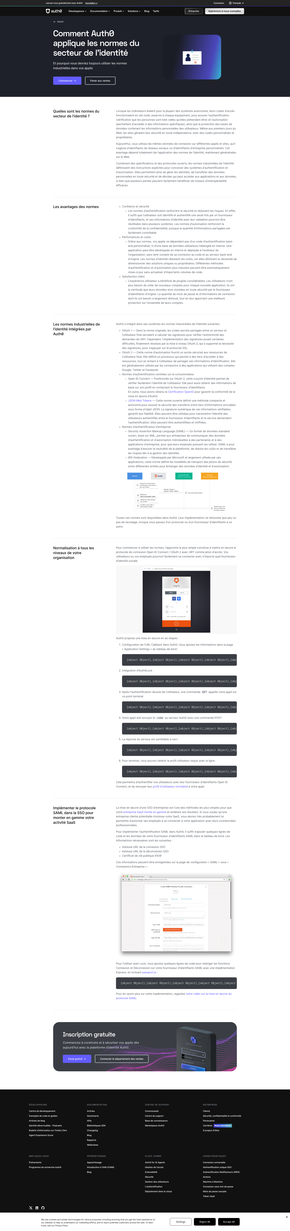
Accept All (229, 1221)
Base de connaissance (156, 1121)
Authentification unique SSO (217, 1167)
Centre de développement (42, 1111)
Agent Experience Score (41, 1135)
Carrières (217, 1125)
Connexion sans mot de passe (218, 1186)
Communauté (152, 1111)
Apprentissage (94, 1162)
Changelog (92, 1130)
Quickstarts (93, 1116)
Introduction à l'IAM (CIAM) (100, 1167)
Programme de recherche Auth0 (45, 1167)
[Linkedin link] (37, 1208)
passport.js (149, 972)
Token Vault (209, 1196)
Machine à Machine (212, 1182)
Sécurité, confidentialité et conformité (222, 1116)
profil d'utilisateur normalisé (170, 786)
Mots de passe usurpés (214, 1191)
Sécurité (149, 1177)
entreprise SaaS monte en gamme (144, 812)
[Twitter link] (31, 1208)
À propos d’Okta (211, 1130)
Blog (89, 1135)
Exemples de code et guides (43, 1116)
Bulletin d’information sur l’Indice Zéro (48, 1130)
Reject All (205, 1221)
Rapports (91, 1140)
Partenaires (209, 1121)
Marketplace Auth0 (154, 1125)
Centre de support (154, 1116)
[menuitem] (77, 11)
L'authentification (153, 1186)
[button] (194, 11)
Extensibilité (151, 1172)
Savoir (60, 21)
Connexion (219, 3)
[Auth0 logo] (54, 11)
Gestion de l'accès (154, 1167)
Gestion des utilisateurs (157, 1182)
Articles (91, 1111)
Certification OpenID (181, 392)
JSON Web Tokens (140, 400)
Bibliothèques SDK (96, 1125)
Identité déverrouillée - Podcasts (45, 1125)
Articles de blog (37, 1121)
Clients (206, 1111)
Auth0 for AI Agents (155, 1162)
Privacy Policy (61, 1225)
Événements (35, 1162)
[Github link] (43, 1208)
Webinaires (92, 1145)
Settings (180, 1221)
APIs (89, 1121)
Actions (207, 1177)
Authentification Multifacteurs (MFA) (221, 1172)
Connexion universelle (214, 1162)
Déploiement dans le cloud (158, 1191)
